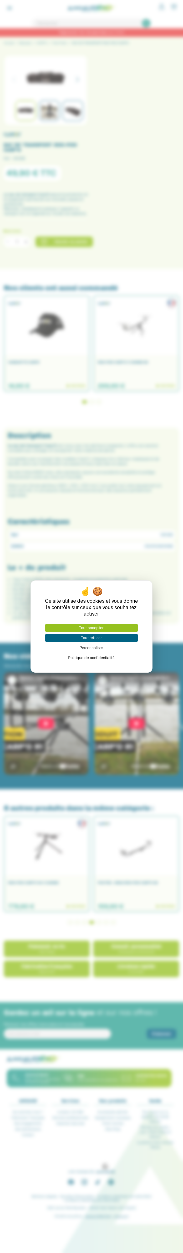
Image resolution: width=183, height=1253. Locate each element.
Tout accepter (91, 627)
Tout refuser (91, 637)
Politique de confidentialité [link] (91, 657)
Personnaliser (91, 647)
